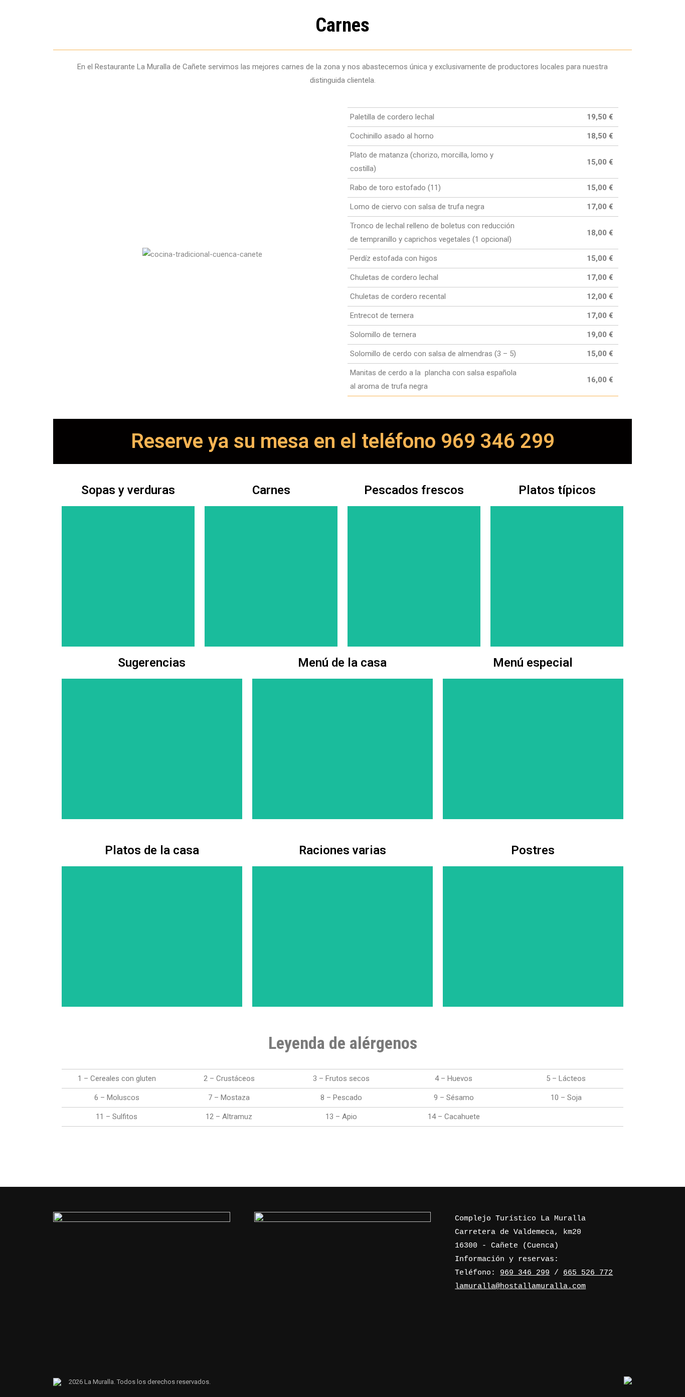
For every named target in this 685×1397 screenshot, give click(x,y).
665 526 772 (588, 1273)
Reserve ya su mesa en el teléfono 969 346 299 (343, 441)
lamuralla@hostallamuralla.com (520, 1286)
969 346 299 (525, 1273)
